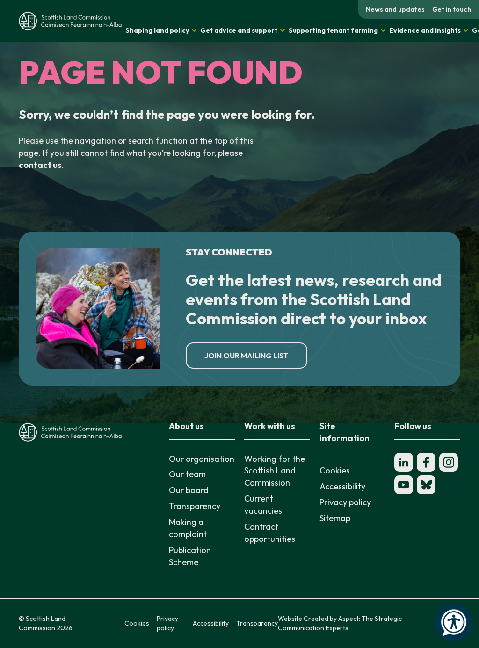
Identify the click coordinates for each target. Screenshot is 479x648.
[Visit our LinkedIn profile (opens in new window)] (403, 462)
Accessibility (342, 486)
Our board (189, 490)
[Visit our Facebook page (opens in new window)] (426, 462)
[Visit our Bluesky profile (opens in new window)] (426, 484)
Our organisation (201, 458)
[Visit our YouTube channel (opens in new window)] (403, 484)
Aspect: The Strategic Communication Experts (340, 623)
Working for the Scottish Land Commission (274, 470)
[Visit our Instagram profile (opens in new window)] (448, 462)
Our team (187, 474)
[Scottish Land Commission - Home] (70, 21)
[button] (160, 30)
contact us (40, 165)
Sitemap (334, 518)
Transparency (194, 506)
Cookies (334, 470)
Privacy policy (345, 502)
